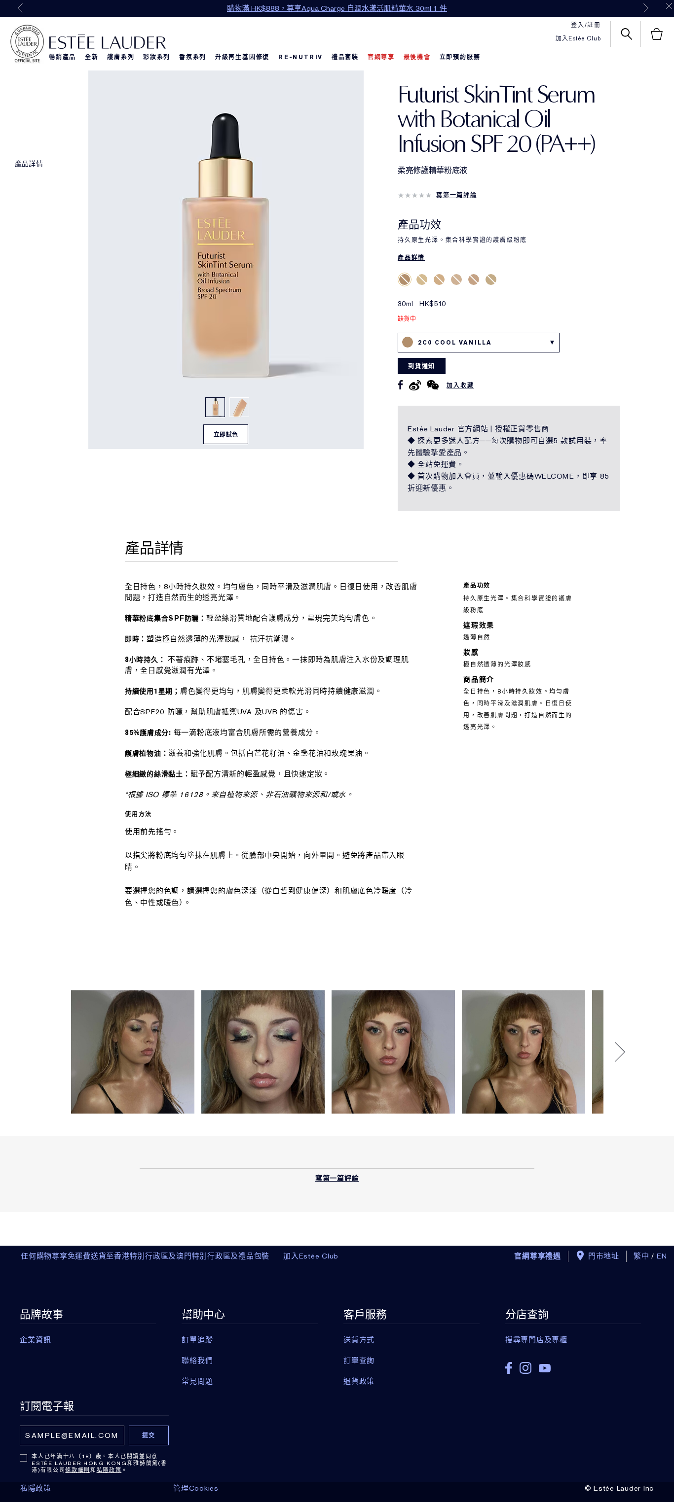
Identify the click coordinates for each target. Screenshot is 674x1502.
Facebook (508, 1368)
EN (662, 1256)
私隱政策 (109, 1470)
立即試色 (226, 435)
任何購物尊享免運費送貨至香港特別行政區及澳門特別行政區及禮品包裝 (145, 1256)
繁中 (641, 1256)
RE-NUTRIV (300, 57)
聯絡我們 (197, 1360)
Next (645, 7)
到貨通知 (421, 366)
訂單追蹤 (197, 1340)
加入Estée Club (578, 38)
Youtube (545, 1368)
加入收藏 (460, 385)
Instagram (525, 1368)
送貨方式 (358, 1340)
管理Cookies (196, 1488)
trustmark (27, 44)
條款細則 (77, 1470)
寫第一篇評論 (456, 195)
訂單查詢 (358, 1360)
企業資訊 (35, 1340)
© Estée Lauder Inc (619, 1488)
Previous (20, 7)
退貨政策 (358, 1381)
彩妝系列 (156, 57)
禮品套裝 (345, 57)
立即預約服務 (460, 57)
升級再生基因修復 (242, 57)
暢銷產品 (62, 57)
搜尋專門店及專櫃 (536, 1340)
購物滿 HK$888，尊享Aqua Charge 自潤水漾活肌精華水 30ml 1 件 (337, 8)
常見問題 (197, 1381)
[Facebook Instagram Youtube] (573, 1365)
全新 (92, 57)
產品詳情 (29, 163)
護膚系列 (120, 57)
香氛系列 (192, 57)
